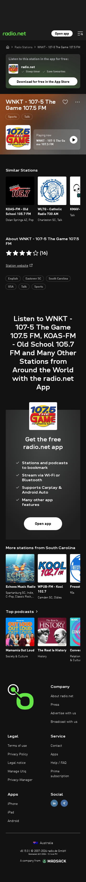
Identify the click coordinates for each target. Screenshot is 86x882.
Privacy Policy (18, 754)
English (13, 278)
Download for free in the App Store (43, 82)
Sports (12, 117)
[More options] (77, 102)
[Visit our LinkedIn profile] (54, 803)
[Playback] (73, 140)
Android (13, 821)
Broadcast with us (64, 721)
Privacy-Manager (20, 780)
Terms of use (17, 745)
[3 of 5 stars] (22, 253)
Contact (56, 745)
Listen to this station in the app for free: (39, 59)
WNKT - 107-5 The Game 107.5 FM (50, 143)
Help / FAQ (58, 763)
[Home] (8, 47)
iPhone (13, 804)
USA (11, 286)
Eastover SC (33, 278)
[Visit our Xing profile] (64, 803)
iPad (11, 812)
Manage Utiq (17, 771)
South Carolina (58, 278)
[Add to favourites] (65, 102)
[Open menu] (80, 33)
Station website (17, 265)
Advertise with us (63, 713)
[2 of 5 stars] (15, 253)
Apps (54, 754)
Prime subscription (60, 774)
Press (55, 704)
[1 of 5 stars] (8, 253)
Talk (27, 117)
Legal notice (17, 763)
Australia (46, 843)
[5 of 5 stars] (35, 253)
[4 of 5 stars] (29, 253)
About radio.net (62, 696)
